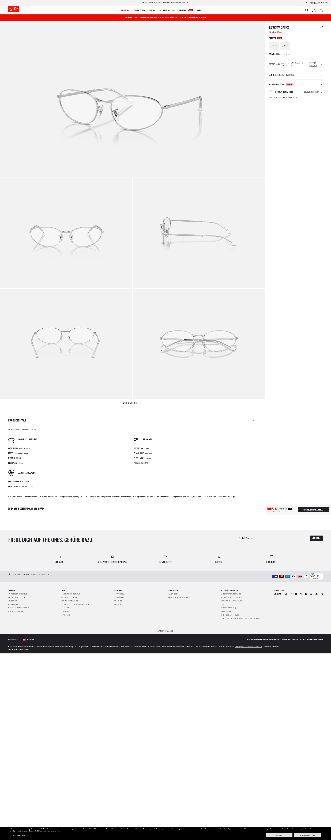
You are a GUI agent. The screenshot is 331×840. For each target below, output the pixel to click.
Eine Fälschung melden (230, 615)
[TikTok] (291, 594)
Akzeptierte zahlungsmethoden (75, 604)
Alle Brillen (13, 601)
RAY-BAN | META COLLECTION (19, 608)
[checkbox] (321, 27)
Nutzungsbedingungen (315, 640)
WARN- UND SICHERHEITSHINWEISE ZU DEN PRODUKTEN (263, 640)
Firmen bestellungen (70, 601)
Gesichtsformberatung (71, 594)
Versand (65, 611)
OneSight (118, 604)
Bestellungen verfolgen (231, 597)
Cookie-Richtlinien (36, 831)
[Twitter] (301, 594)
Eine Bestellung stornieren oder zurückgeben (240, 618)
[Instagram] (286, 594)
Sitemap (302, 640)
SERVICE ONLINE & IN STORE (178, 597)
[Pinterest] (322, 594)
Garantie (65, 608)
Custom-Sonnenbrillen (18, 594)
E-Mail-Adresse (246, 538)
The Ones (118, 601)
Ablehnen (279, 835)
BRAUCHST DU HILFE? (312, 92)
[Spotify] (316, 594)
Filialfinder (173, 594)
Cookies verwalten (17, 835)
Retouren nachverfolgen (232, 601)
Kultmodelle (119, 594)
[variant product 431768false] (285, 46)
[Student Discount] (277, 594)
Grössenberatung (69, 597)
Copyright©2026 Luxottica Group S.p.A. (248, 647)
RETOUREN (65, 615)
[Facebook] (306, 594)
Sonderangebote (15, 611)
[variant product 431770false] (274, 46)
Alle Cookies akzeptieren (307, 835)
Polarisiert (13, 604)
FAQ (222, 604)
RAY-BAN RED (119, 597)
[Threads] (311, 594)
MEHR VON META (227, 611)
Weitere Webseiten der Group (18, 649)
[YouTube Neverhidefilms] (296, 594)
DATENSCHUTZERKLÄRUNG (290, 640)
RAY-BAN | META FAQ (228, 608)
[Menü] (321, 574)
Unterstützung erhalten (231, 594)
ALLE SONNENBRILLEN (16, 597)
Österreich (30, 640)
